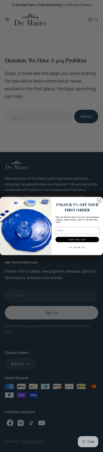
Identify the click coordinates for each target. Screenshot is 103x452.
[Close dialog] (99, 200)
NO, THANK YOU (77, 247)
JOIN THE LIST (77, 239)
